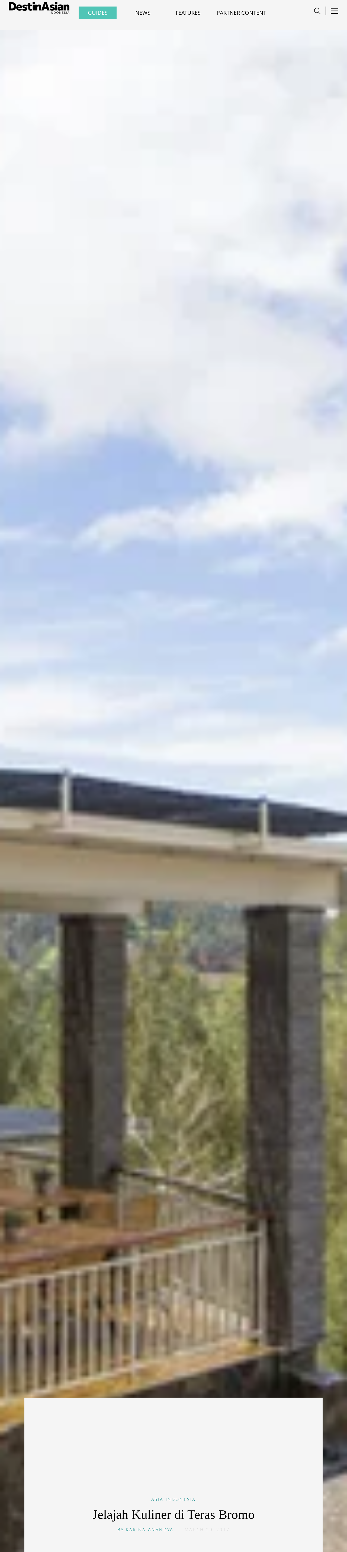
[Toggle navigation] (317, 11)
